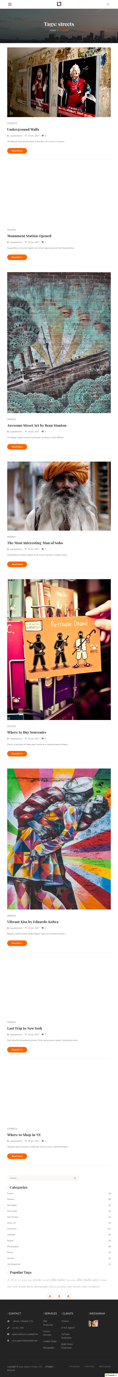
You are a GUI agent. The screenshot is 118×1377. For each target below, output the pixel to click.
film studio (84, 1280)
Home (53, 30)
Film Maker (12, 1205)
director (37, 1280)
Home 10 (11, 1223)
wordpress (94, 1286)
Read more (17, 150)
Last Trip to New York (24, 1028)
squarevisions (16, 135)
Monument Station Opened (29, 235)
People (11, 419)
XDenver (65, 1321)
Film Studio (12, 1211)
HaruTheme (12, 1217)
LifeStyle (11, 1234)
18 (12, 1280)
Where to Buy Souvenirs (26, 732)
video (84, 1286)
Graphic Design (49, 1341)
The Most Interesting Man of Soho (35, 542)
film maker (58, 1280)
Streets (12, 123)
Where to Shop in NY (24, 1134)
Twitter (89, 1366)
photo (30, 1286)
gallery (96, 1280)
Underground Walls (23, 129)
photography (41, 1286)
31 (15, 1280)
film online (71, 1280)
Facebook (75, 1366)
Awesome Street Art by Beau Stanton (36, 425)
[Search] (75, 1178)
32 (19, 1280)
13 (8, 1280)
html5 (104, 1280)
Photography (13, 1246)
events (46, 1280)
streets (76, 1286)
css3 (30, 1280)
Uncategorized (14, 1264)
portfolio (61, 1286)
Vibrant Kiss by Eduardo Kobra (32, 921)
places (52, 1286)
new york (12, 1286)
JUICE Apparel (68, 1327)
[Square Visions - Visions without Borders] (59, 4)
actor (24, 1280)
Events (10, 1193)
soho (69, 1286)
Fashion (10, 1199)
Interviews (12, 1228)
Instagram (105, 1366)
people (22, 1286)
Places (11, 229)
